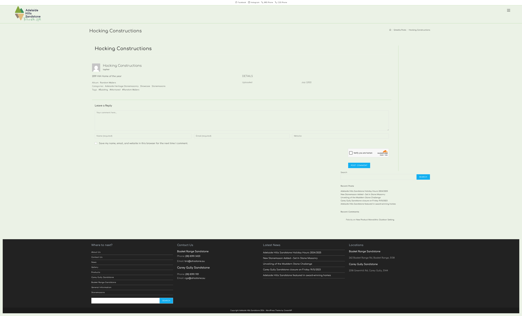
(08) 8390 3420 (192, 256)
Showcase (145, 86)
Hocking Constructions (419, 30)
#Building (103, 90)
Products (95, 272)
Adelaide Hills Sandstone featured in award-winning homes (368, 204)
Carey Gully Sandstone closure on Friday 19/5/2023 (364, 201)
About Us (96, 252)
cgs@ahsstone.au (195, 278)
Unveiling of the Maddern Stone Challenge (361, 198)
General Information (101, 287)
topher (106, 70)
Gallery (94, 267)
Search (344, 172)
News (94, 262)
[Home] (390, 30)
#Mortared (115, 90)
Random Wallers (108, 83)
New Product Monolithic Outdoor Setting (375, 220)
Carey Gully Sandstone (102, 277)
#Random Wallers (130, 90)
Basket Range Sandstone (103, 282)
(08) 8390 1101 (192, 274)
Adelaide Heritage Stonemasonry (122, 86)
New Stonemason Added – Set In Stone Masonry (363, 194)
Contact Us (96, 257)
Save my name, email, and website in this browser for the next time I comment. (143, 143)
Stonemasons (158, 86)
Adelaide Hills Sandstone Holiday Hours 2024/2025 (364, 191)
